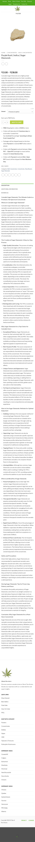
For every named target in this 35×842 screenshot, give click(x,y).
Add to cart (17, 122)
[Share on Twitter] (9, 174)
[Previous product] (6, 63)
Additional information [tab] (9, 189)
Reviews (5, 1)
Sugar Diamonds (5, 171)
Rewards (29, 1)
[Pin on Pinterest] (15, 174)
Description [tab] (5, 185)
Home (3, 52)
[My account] (2, 9)
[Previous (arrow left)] (2, 839)
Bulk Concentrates (25, 52)
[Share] (12, 831)
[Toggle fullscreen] (7, 831)
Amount (3, 111)
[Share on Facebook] (6, 174)
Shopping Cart (16, 4)
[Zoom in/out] (2, 831)
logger (10, 4)
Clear (32, 108)
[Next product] (3, 63)
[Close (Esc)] (17, 831)
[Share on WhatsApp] (3, 174)
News (9, 1)
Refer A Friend (16, 1)
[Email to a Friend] (12, 174)
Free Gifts (23, 1)
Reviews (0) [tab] (4, 193)
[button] (8, 9)
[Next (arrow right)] (7, 839)
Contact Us (24, 4)
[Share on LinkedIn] (19, 174)
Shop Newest (28, 169)
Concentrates (12, 52)
